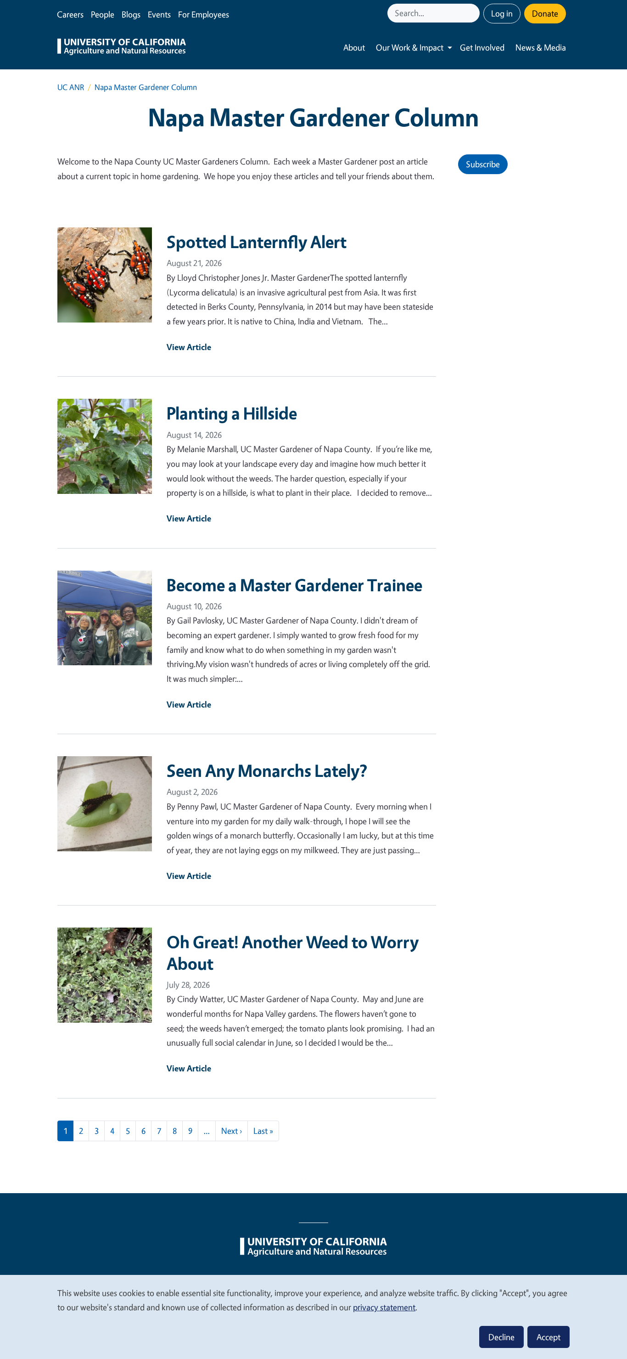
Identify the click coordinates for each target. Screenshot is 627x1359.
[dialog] (313, 1316)
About (354, 47)
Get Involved (482, 47)
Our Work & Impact (409, 47)
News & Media (540, 47)
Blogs (131, 14)
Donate (545, 13)
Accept (548, 1336)
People (102, 14)
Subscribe (483, 164)
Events (159, 14)
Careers (70, 14)
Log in (502, 13)
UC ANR (70, 87)
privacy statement (384, 1307)
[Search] (474, 13)
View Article (189, 346)
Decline (501, 1336)
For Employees (203, 14)
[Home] (121, 48)
